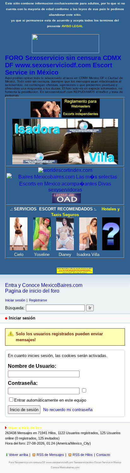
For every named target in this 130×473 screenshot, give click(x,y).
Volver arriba (18, 455)
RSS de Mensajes (50, 455)
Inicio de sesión (24, 409)
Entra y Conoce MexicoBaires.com (43, 285)
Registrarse (38, 300)
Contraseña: (23, 383)
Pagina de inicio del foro (32, 291)
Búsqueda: (15, 308)
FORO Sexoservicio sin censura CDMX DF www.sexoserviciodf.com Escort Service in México (63, 65)
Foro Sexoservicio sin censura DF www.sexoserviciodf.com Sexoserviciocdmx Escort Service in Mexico (65, 462)
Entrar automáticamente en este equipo (50, 400)
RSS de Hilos (83, 455)
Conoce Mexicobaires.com (65, 467)
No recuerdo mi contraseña (67, 409)
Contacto (103, 455)
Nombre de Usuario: (32, 366)
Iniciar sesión (15, 300)
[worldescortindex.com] (65, 170)
